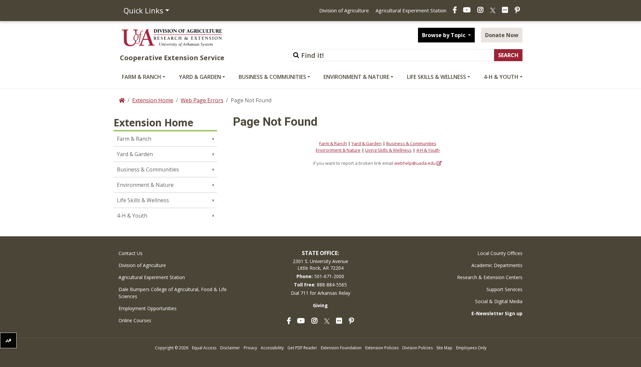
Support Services (504, 289)
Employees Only (471, 348)
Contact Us (131, 253)
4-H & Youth (501, 77)
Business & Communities (272, 77)
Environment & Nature (356, 77)
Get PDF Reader (302, 348)
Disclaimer (230, 348)
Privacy (250, 348)
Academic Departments (496, 265)
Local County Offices (499, 253)
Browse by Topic (444, 35)
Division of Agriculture (344, 10)
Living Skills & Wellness (388, 150)
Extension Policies (382, 348)
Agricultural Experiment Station (411, 10)
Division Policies (417, 348)
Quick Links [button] (143, 10)
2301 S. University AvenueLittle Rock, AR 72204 (320, 264)
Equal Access (204, 348)
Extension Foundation (341, 348)
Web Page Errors (202, 100)
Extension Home (152, 100)
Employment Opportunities (148, 308)
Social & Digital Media (498, 301)
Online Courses (135, 320)
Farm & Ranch (141, 77)
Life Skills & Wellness (436, 77)
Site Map (444, 348)
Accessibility (272, 348)
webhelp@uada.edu (415, 163)
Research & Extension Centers (489, 277)
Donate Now (501, 35)
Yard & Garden (200, 77)
